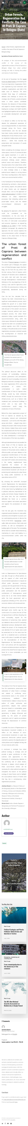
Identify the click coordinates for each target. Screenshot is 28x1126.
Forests (4, 843)
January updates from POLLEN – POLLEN (12, 1042)
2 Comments (20, 34)
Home (3, 47)
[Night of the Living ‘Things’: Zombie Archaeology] (14, 863)
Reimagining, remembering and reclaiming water (11, 957)
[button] (24, 2)
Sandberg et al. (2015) (9, 226)
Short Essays (14, 9)
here (16, 1102)
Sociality (13, 1119)
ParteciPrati (18, 520)
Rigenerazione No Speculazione (11, 467)
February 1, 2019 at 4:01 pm (8, 1031)
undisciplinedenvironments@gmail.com (14, 1099)
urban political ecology (8, 194)
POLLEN (14, 1034)
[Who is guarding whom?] (14, 882)
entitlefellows (8, 829)
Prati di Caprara (14, 262)
